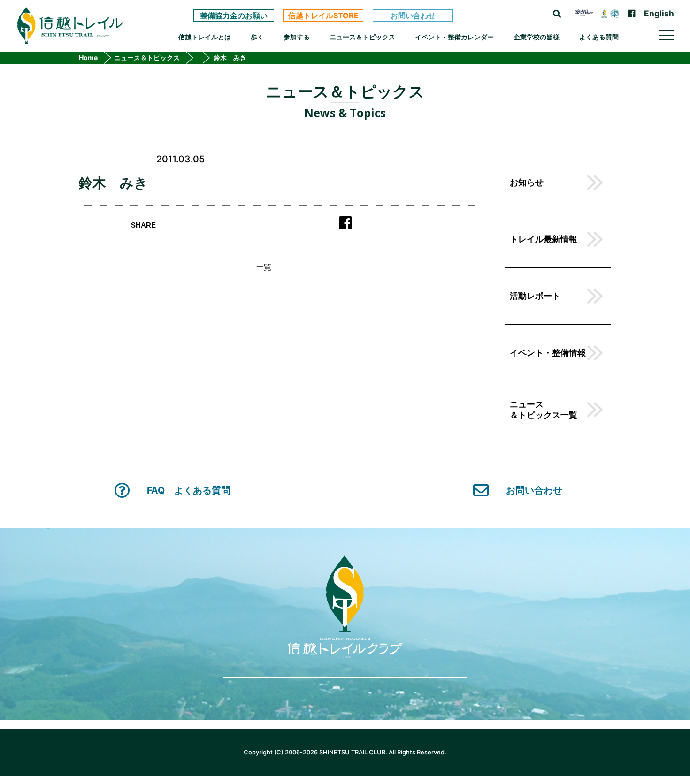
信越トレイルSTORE (323, 15)
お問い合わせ (413, 15)
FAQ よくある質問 (188, 490)
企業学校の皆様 (537, 37)
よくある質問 (599, 37)
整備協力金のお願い (234, 15)
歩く (257, 37)
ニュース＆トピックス (362, 37)
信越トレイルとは (204, 37)
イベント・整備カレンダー (454, 37)
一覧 (263, 267)
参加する (297, 37)
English (659, 13)
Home (88, 57)
